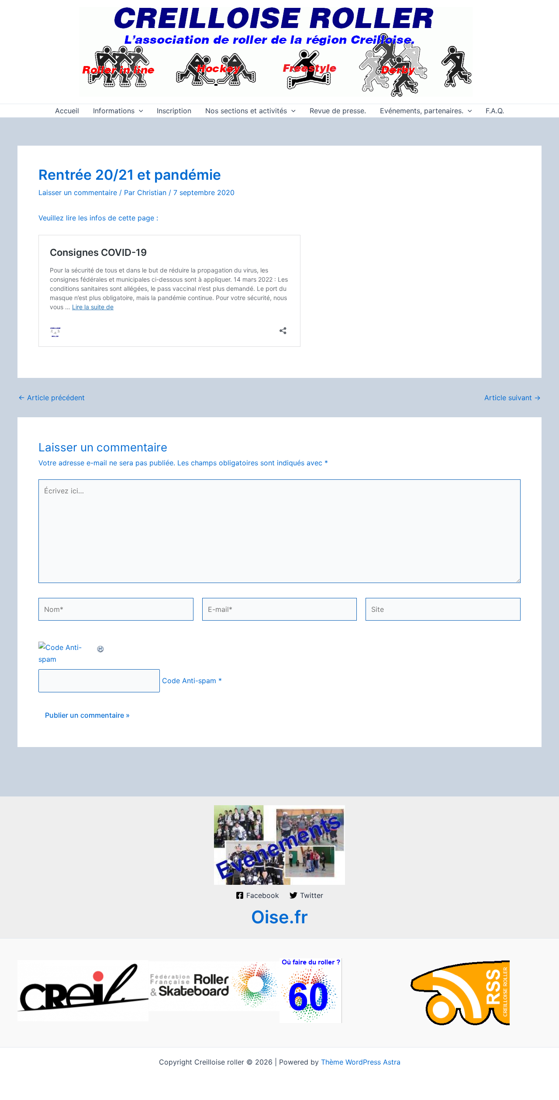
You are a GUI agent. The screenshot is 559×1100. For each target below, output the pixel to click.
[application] (139, 110)
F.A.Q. (495, 110)
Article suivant (512, 397)
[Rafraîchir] (101, 647)
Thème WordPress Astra (360, 1062)
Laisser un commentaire (77, 192)
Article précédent (51, 397)
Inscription (174, 110)
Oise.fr (279, 917)
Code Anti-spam (189, 680)
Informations (114, 110)
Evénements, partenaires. (421, 110)
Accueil (67, 110)
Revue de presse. (338, 110)
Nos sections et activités (246, 110)
